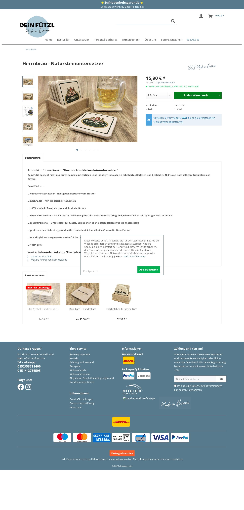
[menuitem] (146, 21)
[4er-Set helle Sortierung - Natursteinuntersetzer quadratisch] (44, 294)
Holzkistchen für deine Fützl (121, 309)
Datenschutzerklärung (82, 403)
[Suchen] (172, 21)
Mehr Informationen (134, 256)
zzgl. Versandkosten (165, 82)
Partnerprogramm (80, 354)
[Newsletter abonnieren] (221, 379)
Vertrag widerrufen (122, 453)
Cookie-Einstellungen (81, 399)
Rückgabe (75, 366)
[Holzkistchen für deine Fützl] (122, 294)
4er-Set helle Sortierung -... (44, 309)
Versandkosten (118, 459)
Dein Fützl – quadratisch (82, 309)
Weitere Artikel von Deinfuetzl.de (48, 259)
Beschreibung (33, 157)
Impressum (76, 407)
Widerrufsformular (80, 374)
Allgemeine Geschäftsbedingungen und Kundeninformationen (92, 380)
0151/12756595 (29, 371)
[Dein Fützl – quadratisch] (83, 294)
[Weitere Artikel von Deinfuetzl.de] (203, 66)
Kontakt (74, 358)
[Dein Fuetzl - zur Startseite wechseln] (37, 27)
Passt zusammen (34, 275)
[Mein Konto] (202, 16)
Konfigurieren (90, 271)
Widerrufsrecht (78, 370)
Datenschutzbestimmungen (207, 385)
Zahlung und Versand (82, 362)
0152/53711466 (29, 366)
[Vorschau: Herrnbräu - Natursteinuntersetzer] (28, 81)
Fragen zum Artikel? (41, 256)
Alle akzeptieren (148, 269)
